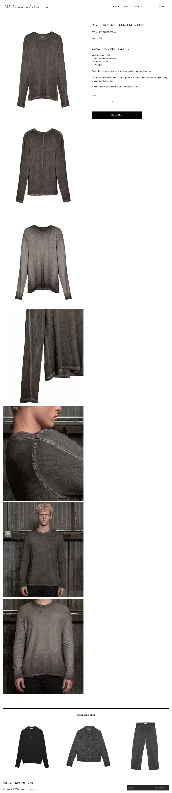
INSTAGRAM (19, 783)
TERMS (29, 783)
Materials (109, 49)
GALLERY (140, 7)
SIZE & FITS (123, 49)
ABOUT (127, 7)
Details (96, 49)
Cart (162, 7)
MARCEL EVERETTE (29, 789)
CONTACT (7, 783)
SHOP (116, 7)
